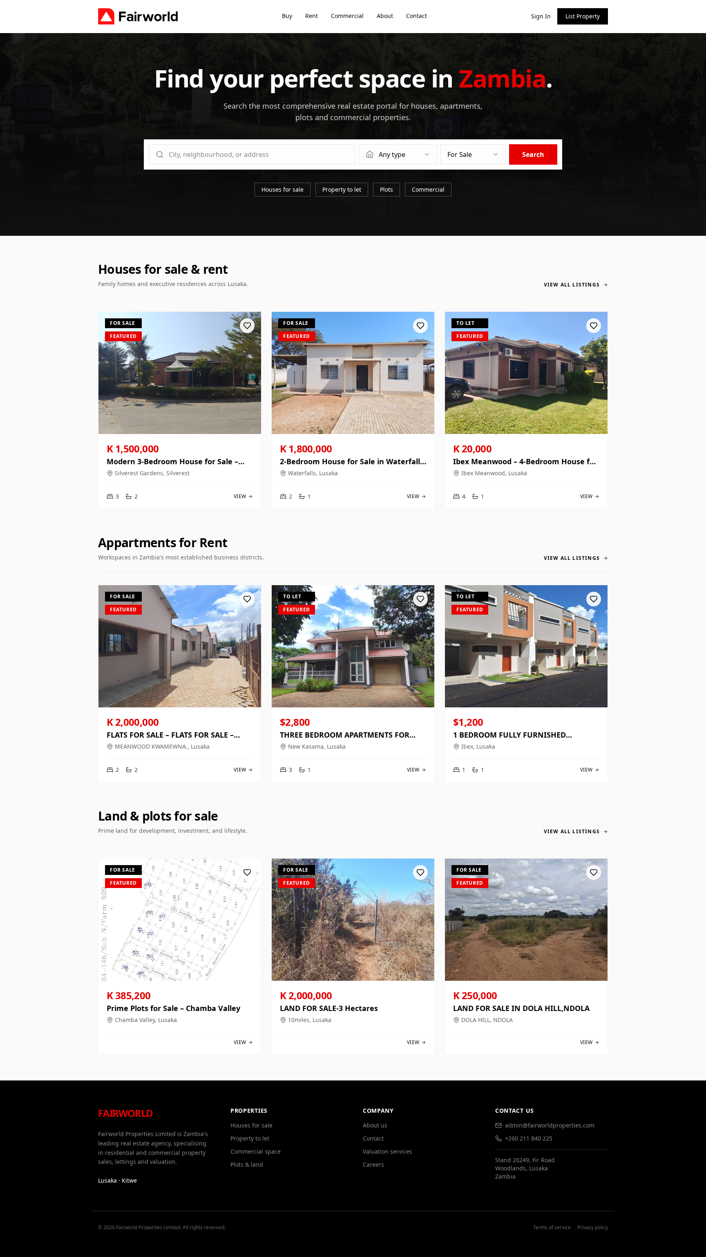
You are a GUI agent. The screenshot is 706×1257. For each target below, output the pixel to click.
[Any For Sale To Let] (473, 154)
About (385, 16)
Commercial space (255, 1151)
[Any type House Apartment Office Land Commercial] (398, 154)
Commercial (347, 16)
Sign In (541, 16)
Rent (311, 16)
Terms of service (552, 1227)
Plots (386, 189)
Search (533, 154)
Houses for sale (282, 189)
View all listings (572, 285)
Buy (287, 16)
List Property (582, 16)
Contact (416, 16)
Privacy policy (592, 1227)
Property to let (341, 189)
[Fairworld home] (138, 16)
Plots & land (246, 1164)
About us (375, 1125)
